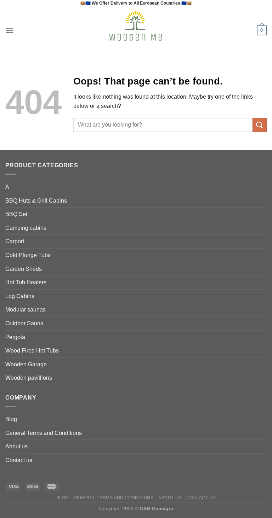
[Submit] (260, 125)
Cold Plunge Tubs (28, 255)
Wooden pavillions (28, 378)
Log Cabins (19, 296)
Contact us (18, 460)
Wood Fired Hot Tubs (32, 351)
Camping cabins (25, 228)
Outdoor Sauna (24, 323)
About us (16, 446)
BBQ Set (16, 214)
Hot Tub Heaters (25, 282)
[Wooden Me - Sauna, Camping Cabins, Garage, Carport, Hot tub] (136, 30)
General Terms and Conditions (43, 433)
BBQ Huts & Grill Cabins (36, 201)
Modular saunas (25, 310)
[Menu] (9, 30)
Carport (14, 241)
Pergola (15, 337)
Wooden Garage (26, 364)
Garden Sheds (23, 269)
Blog (11, 419)
